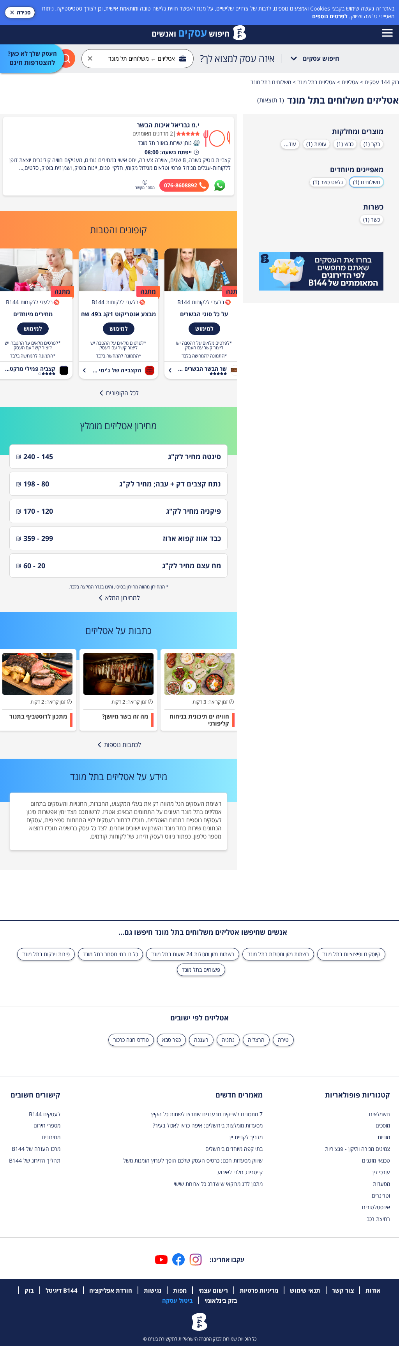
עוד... (290, 144)
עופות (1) (316, 144)
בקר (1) (372, 144)
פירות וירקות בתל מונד (46, 954)
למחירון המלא (122, 598)
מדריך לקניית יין (246, 1137)
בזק (29, 1290)
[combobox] (137, 58)
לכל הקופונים (122, 393)
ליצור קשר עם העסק (204, 347)
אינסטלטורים (376, 1207)
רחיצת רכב (378, 1219)
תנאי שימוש (305, 1290)
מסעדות (381, 1183)
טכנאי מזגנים (376, 1160)
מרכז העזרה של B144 (36, 1148)
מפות (180, 1290)
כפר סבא (171, 1039)
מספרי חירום (47, 1125)
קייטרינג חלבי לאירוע (240, 1172)
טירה (283, 1039)
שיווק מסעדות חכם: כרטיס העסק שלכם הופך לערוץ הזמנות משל (193, 1160)
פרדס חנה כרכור (131, 1039)
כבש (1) (345, 144)
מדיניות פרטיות (259, 1290)
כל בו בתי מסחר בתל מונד (110, 954)
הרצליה (256, 1039)
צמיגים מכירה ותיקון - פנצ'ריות (357, 1148)
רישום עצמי (213, 1290)
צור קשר (343, 1290)
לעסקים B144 (44, 1114)
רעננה (201, 1039)
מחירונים (51, 1137)
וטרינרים (381, 1195)
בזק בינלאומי (221, 1300)
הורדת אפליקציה (110, 1290)
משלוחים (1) (366, 182)
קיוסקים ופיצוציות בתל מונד (351, 954)
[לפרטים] (321, 271)
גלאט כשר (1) (328, 182)
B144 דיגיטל (62, 1290)
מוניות (384, 1137)
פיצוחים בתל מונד (201, 969)
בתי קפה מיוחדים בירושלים (234, 1148)
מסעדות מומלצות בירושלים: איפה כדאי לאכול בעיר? (208, 1125)
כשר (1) (371, 219)
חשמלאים (379, 1114)
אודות (373, 1290)
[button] (196, 143)
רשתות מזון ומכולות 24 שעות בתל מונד (192, 954)
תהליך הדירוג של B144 (34, 1160)
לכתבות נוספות (122, 744)
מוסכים (383, 1125)
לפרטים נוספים (330, 16)
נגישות (152, 1290)
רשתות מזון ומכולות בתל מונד (278, 954)
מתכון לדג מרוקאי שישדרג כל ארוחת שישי (218, 1183)
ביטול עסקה (177, 1300)
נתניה (228, 1039)
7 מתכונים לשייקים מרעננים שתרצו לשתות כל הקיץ (207, 1114)
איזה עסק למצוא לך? (237, 58)
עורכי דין (381, 1172)
